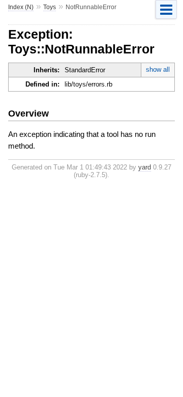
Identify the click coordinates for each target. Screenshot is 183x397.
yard (144, 167)
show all (158, 69)
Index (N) (21, 7)
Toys (49, 7)
